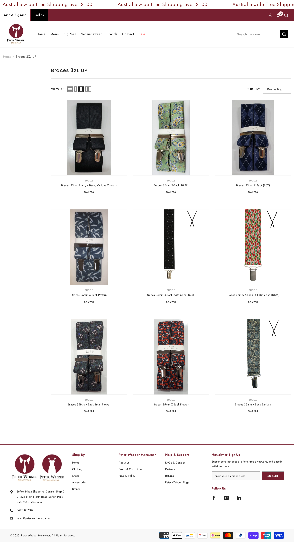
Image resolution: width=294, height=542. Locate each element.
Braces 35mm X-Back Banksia (253, 404)
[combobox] (257, 34)
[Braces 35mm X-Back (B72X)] (171, 137)
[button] (70, 89)
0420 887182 (25, 510)
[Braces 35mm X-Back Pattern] (89, 247)
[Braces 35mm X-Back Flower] (171, 356)
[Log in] (270, 15)
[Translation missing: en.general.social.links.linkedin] (239, 498)
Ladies (39, 15)
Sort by (253, 89)
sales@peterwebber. (29, 518)
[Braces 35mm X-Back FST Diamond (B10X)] (253, 247)
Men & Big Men (15, 15)
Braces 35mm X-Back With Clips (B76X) (170, 295)
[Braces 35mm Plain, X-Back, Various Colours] (89, 137)
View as (57, 89)
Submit (273, 476)
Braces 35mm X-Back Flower (171, 404)
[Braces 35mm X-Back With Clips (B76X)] (171, 247)
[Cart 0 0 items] (278, 15)
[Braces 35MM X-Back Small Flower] (89, 356)
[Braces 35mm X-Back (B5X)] (253, 137)
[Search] (261, 34)
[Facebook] (214, 498)
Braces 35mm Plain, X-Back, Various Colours (89, 185)
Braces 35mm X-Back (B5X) (253, 185)
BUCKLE (89, 180)
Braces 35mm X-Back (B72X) (171, 185)
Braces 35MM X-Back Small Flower (89, 404)
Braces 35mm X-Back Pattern (89, 295)
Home (7, 56)
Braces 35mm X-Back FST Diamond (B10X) (253, 295)
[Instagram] (226, 498)
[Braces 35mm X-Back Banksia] (253, 356)
